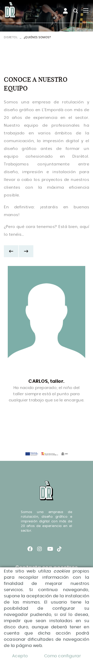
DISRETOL (11, 37)
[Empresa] (10, 10)
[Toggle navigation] (85, 10)
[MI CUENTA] (63, 11)
